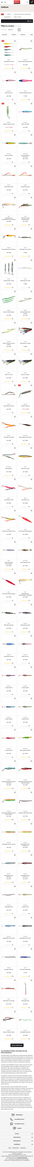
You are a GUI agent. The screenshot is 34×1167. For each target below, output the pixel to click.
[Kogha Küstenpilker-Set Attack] (9, 49)
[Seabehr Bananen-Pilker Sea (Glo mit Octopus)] (9, 331)
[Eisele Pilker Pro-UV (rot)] (9, 362)
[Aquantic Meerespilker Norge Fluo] (25, 1020)
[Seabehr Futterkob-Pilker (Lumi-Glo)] (9, 112)
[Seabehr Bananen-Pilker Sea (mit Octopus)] (25, 300)
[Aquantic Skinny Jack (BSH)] (25, 112)
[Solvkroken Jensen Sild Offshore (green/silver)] (25, 143)
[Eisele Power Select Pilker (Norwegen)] (9, 582)
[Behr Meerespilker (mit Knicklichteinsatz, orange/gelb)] (25, 582)
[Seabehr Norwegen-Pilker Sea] (9, 957)
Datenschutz (15, 1148)
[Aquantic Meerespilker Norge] (9, 895)
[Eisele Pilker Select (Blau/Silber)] (25, 957)
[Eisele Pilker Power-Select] (25, 456)
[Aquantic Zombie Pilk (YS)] (25, 895)
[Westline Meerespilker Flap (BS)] (25, 613)
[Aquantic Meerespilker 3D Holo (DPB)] (9, 926)
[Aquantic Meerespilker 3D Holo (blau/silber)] (9, 863)
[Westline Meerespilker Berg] (25, 989)
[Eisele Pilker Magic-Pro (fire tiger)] (9, 989)
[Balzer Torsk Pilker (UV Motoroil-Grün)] (9, 519)
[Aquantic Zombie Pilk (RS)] (9, 738)
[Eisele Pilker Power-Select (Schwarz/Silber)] (9, 550)
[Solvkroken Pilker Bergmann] (9, 456)
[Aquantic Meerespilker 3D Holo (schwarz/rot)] (25, 863)
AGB (9, 1148)
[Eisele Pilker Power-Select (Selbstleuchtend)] (25, 206)
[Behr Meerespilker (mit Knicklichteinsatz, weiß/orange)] (9, 206)
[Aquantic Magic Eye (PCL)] (25, 644)
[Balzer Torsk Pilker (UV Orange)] (9, 425)
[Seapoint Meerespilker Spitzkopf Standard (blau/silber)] (9, 769)
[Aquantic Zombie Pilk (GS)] (25, 707)
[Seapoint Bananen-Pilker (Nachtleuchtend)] (25, 49)
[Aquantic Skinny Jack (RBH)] (9, 143)
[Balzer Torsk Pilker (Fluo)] (25, 488)
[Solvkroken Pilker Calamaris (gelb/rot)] (25, 738)
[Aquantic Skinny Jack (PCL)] (9, 81)
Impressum (23, 1148)
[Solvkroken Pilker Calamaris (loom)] (25, 550)
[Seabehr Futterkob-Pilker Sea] (25, 394)
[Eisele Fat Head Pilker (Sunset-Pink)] (25, 81)
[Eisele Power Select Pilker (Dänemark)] (25, 519)
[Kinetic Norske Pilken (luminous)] (9, 394)
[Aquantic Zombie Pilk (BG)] (25, 675)
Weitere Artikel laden (17, 1045)
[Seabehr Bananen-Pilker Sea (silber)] (9, 1020)
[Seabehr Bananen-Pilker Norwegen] (9, 300)
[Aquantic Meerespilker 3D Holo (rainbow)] (9, 832)
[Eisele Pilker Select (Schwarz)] (9, 613)
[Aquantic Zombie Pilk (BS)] (9, 707)
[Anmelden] (27, 3)
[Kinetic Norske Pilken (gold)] (25, 175)
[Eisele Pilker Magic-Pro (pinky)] (25, 331)
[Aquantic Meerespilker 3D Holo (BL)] (25, 926)
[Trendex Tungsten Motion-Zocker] (9, 268)
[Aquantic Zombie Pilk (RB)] (9, 675)
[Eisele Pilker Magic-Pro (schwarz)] (25, 237)
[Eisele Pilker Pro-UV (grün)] (25, 362)
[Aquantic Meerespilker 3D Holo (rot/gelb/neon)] (25, 832)
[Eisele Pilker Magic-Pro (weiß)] (25, 268)
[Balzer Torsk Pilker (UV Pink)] (9, 488)
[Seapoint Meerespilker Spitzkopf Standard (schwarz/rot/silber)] (25, 769)
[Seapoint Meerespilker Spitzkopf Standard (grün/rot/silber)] (9, 801)
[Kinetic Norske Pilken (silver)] (9, 175)
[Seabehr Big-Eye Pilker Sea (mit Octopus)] (9, 237)
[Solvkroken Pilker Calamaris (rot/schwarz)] (25, 425)
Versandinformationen (22, 1157)
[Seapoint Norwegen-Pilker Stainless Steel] (25, 801)
